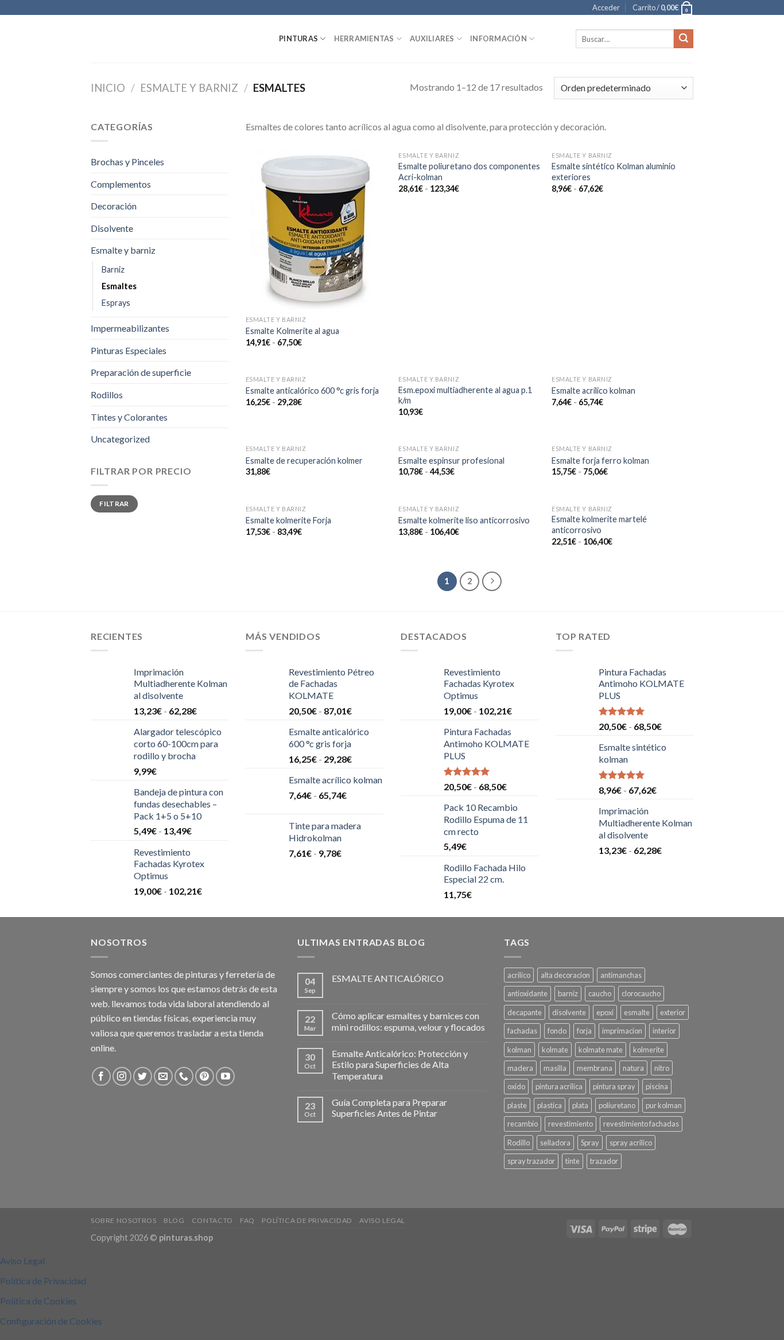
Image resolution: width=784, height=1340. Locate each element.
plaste (517, 1105)
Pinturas (298, 38)
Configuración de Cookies (51, 1320)
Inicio (108, 87)
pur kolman (664, 1105)
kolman (519, 1049)
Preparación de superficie (141, 372)
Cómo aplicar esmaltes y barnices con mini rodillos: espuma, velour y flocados (408, 1021)
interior (664, 1030)
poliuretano (617, 1105)
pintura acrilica (559, 1086)
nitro (661, 1068)
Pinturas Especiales (128, 350)
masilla (555, 1068)
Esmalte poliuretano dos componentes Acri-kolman (469, 171)
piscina (657, 1086)
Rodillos (107, 394)
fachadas (522, 1030)
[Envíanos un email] (163, 1076)
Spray (590, 1142)
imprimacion (622, 1030)
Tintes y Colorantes (129, 416)
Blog (174, 1220)
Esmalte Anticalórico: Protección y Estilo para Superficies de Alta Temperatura (400, 1064)
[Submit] (683, 39)
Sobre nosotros (124, 1220)
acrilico (518, 975)
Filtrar (114, 503)
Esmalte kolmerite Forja (288, 520)
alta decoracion (565, 975)
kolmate (555, 1049)
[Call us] (183, 1076)
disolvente (569, 1012)
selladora (555, 1142)
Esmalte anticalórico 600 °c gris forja (312, 390)
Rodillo (518, 1142)
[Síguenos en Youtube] (225, 1076)
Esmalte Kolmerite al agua (292, 331)
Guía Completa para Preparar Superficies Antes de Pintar (389, 1107)
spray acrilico (631, 1142)
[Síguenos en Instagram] (121, 1076)
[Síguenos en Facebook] (101, 1076)
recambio (522, 1123)
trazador (604, 1161)
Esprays (116, 303)
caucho (599, 993)
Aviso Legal (382, 1220)
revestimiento (570, 1123)
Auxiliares (432, 38)
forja (584, 1030)
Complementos (121, 183)
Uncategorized (120, 438)
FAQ (247, 1220)
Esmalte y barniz (189, 87)
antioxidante (527, 993)
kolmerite (648, 1049)
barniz (568, 993)
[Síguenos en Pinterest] (204, 1076)
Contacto (212, 1220)
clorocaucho (641, 993)
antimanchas (621, 975)
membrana (594, 1068)
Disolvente (112, 228)
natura (633, 1068)
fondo (557, 1030)
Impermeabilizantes (130, 328)
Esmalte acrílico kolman (593, 390)
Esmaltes (119, 286)
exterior (672, 1012)
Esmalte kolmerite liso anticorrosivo (464, 520)
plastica (549, 1105)
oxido (516, 1086)
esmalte (637, 1012)
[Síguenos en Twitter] (142, 1076)
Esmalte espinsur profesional (451, 460)
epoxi (605, 1012)
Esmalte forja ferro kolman (600, 460)
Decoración (114, 205)
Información (498, 38)
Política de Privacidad (307, 1220)
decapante (524, 1012)
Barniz (113, 269)
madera (520, 1068)
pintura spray (614, 1086)
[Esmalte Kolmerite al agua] (316, 227)
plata (580, 1105)
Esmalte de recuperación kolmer (304, 460)
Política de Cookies (38, 1300)
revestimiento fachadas (641, 1123)
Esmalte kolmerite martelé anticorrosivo (599, 524)
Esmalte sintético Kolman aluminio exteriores (614, 171)
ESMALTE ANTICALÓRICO (388, 978)
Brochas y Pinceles (127, 161)
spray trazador (531, 1161)
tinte (572, 1161)
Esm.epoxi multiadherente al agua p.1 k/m (465, 395)
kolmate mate (601, 1049)
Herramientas (364, 38)
